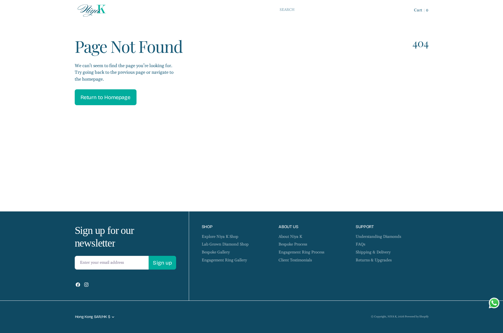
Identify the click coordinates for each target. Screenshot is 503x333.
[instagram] (86, 284)
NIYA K (392, 316)
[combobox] (337, 10)
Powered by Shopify (417, 316)
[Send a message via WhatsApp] (494, 303)
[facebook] (78, 284)
